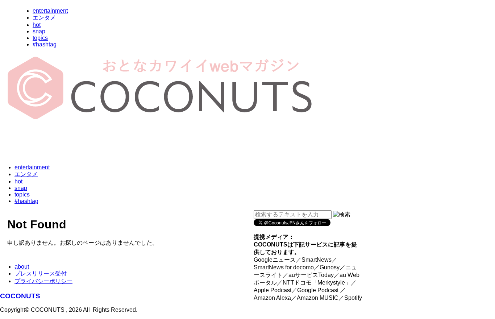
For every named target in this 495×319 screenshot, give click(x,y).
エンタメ (44, 17)
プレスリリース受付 (40, 273)
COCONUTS (20, 296)
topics (40, 38)
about (21, 267)
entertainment (50, 11)
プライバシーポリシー (43, 281)
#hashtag (45, 44)
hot (37, 25)
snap (39, 31)
